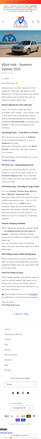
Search (7, 329)
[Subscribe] (33, 384)
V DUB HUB (17, 424)
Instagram (33, 294)
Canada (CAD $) (19, 408)
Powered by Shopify (26, 424)
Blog (6, 365)
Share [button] (6, 78)
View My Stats (6, 433)
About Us (8, 360)
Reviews (8, 370)
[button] (2, 21)
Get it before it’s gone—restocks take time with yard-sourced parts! (21, 435)
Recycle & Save (11, 355)
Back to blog (21, 314)
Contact (8, 350)
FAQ (6, 345)
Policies (8, 339)
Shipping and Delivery (13, 334)
